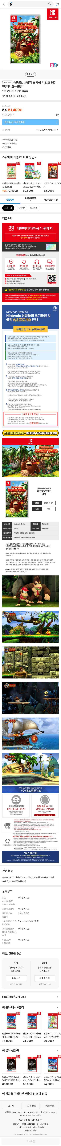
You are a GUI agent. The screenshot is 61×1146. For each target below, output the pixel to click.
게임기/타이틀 (34, 877)
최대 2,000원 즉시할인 (46, 129)
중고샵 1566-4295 (48, 1112)
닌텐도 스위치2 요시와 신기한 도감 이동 (11, 177)
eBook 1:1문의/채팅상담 (29, 1115)
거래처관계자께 (38, 1127)
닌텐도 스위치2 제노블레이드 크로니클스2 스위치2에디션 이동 (11, 1027)
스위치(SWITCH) (18, 881)
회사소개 (27, 1127)
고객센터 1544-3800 (13, 1112)
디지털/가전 (20, 877)
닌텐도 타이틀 (48, 877)
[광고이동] (50, 4)
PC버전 (19, 1127)
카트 (57, 4)
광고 (34, 1130)
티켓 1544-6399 (31, 1112)
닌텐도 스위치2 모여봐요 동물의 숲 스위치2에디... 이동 (32, 177)
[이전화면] (3, 4)
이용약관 (16, 1124)
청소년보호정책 (42, 1124)
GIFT (5, 881)
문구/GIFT (8, 877)
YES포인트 (7, 114)
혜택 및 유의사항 (16, 984)
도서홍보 (28, 1130)
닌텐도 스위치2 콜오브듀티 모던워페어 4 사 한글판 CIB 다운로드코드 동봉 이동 (11, 1070)
